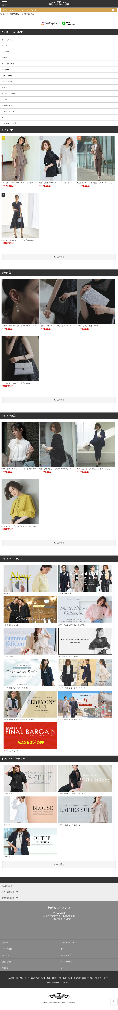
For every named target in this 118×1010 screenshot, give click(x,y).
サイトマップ (66, 955)
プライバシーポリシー (102, 978)
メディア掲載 (7, 949)
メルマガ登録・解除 (53, 982)
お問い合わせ (7, 962)
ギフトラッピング (67, 942)
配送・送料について (54, 978)
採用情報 (19, 978)
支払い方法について (38, 978)
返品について (67, 978)
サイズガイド (7, 955)
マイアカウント (66, 962)
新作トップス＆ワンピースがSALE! (20, 10)
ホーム (27, 978)
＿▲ (113, 1000)
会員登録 (5, 968)
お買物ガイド (7, 942)
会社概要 (11, 978)
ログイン (64, 968)
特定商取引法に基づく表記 (83, 978)
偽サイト (64, 949)
